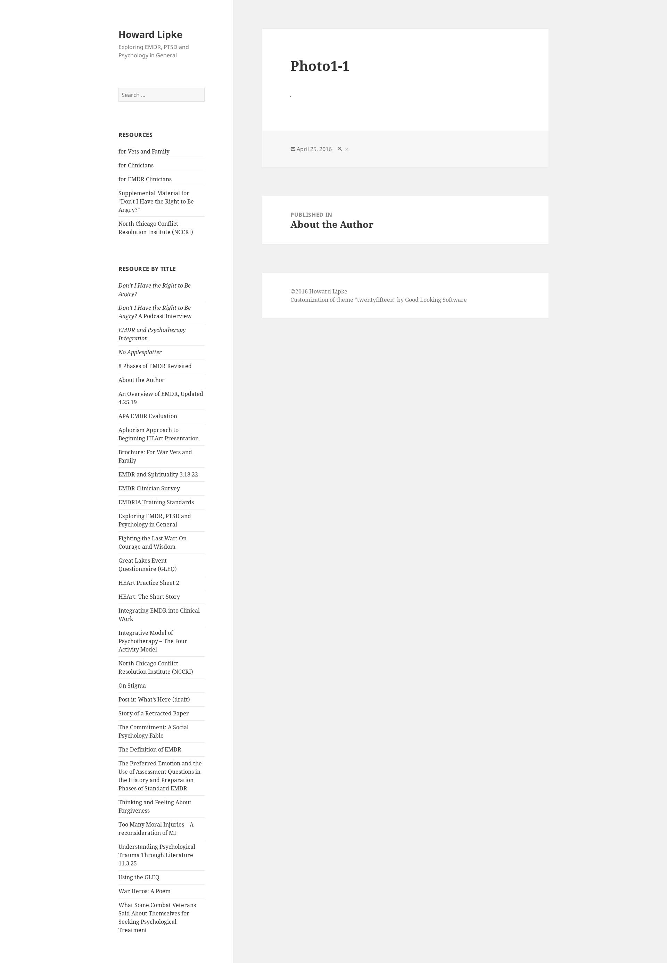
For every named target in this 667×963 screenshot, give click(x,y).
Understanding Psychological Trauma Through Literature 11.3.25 (156, 855)
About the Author (141, 380)
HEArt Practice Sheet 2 (148, 583)
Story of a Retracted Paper (153, 713)
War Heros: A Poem (144, 891)
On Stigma (132, 685)
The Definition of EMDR (149, 749)
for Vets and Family (144, 151)
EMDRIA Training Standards (156, 502)
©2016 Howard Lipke (318, 291)
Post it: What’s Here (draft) (154, 699)
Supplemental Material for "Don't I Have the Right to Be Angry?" (156, 201)
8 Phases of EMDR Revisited (155, 366)
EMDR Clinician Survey (149, 488)
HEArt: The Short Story (149, 596)
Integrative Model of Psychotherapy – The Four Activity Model (152, 641)
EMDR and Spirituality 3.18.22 (158, 474)
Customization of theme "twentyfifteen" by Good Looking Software (378, 300)
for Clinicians (136, 165)
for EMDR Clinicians (145, 179)
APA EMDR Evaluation (147, 416)
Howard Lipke (150, 34)
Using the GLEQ (138, 877)
